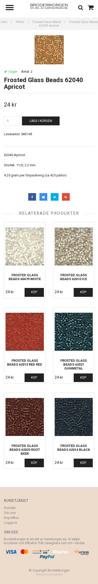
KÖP (34, 292)
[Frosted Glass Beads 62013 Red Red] (24, 332)
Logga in (10, 523)
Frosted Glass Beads (49, 22)
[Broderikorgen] (49, 6)
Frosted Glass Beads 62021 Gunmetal (73, 364)
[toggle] (12, 8)
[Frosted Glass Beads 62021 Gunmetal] (74, 332)
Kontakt (10, 508)
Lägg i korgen (41, 121)
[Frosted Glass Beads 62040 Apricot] (49, 49)
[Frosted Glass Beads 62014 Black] (74, 417)
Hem (6, 22)
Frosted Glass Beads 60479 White (25, 277)
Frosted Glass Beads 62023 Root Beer (24, 450)
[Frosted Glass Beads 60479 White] (24, 246)
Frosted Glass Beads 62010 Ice (73, 277)
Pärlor (22, 22)
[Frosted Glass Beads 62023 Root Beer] (24, 417)
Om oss (10, 513)
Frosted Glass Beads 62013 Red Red (24, 362)
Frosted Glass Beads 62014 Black (73, 448)
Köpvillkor (11, 518)
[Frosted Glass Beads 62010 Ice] (74, 246)
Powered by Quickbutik (49, 574)
